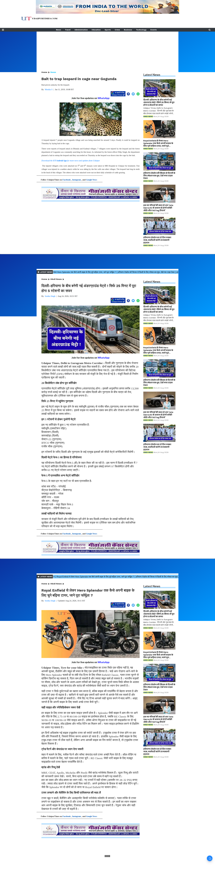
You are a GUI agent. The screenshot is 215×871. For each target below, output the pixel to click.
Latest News (151, 74)
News (58, 30)
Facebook (66, 180)
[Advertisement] (107, 49)
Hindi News (56, 279)
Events (153, 30)
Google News (91, 180)
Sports (108, 30)
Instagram (76, 180)
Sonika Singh (50, 296)
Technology (141, 30)
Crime (117, 30)
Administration (81, 30)
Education (96, 30)
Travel (68, 30)
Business (128, 30)
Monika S (49, 89)
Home (44, 72)
